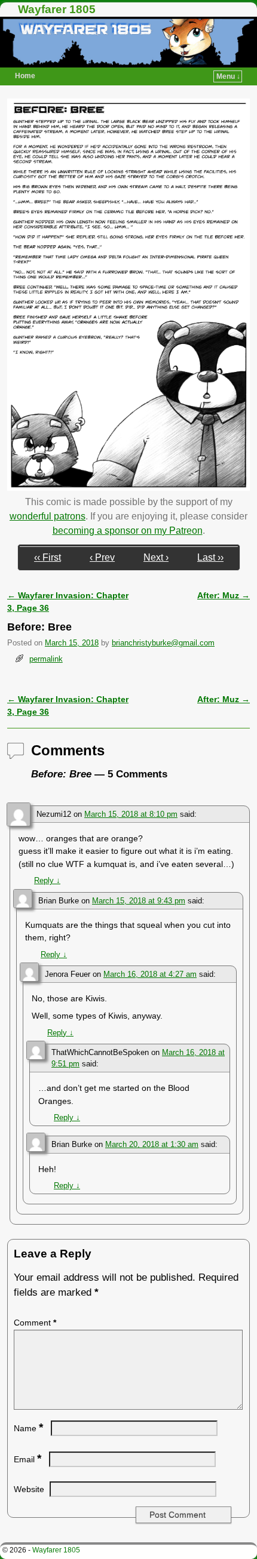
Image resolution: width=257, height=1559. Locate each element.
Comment (35, 1322)
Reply (47, 880)
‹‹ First (47, 557)
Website (29, 1489)
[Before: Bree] (128, 487)
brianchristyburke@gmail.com (163, 642)
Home (25, 76)
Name (28, 1428)
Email (27, 1459)
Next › (156, 557)
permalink (46, 658)
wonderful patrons (47, 516)
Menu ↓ (228, 76)
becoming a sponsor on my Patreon (128, 530)
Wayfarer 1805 (57, 9)
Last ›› (210, 557)
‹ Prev (102, 557)
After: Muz (223, 595)
